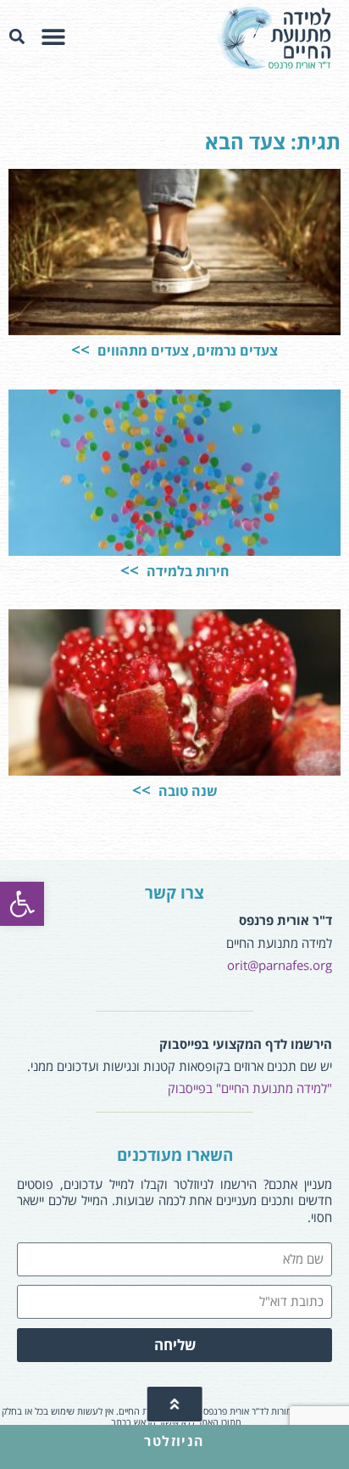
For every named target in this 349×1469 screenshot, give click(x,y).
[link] (22, 904)
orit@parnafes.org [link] (279, 964)
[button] (53, 37)
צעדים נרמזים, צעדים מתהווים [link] (186, 350)
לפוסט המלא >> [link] (72, 291)
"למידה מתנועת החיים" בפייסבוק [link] (250, 1087)
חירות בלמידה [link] (186, 571)
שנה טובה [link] (186, 791)
